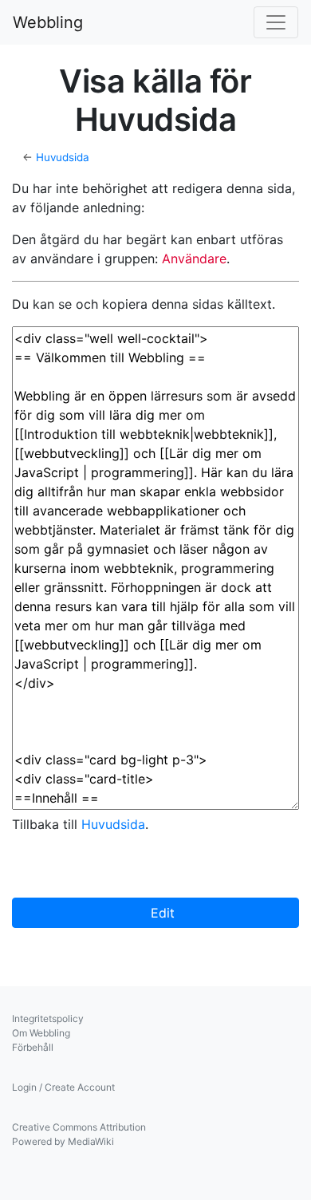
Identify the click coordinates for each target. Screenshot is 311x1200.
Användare (194, 258)
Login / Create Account (63, 1087)
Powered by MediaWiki (63, 1141)
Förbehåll (32, 1047)
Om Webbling (41, 1033)
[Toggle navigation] (276, 22)
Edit (161, 913)
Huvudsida (62, 157)
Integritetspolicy (48, 1018)
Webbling (48, 22)
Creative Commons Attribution (79, 1127)
